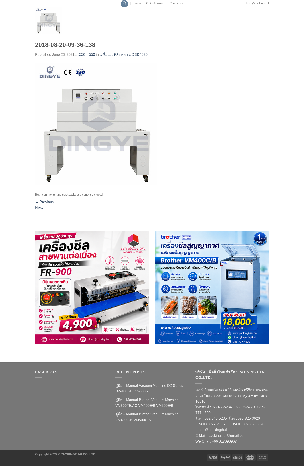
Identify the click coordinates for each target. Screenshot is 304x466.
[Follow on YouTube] (243, 6)
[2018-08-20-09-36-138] (96, 124)
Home (137, 3)
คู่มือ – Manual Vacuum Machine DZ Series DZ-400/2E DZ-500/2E (149, 388)
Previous (44, 202)
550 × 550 (87, 54)
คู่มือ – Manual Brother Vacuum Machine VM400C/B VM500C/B (147, 417)
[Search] (124, 3)
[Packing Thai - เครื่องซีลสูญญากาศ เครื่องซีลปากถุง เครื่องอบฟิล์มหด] (58, 20)
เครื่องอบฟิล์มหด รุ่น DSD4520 (124, 54)
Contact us (177, 3)
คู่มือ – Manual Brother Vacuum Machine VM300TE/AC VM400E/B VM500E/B (147, 403)
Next (41, 207)
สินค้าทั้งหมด (154, 3)
